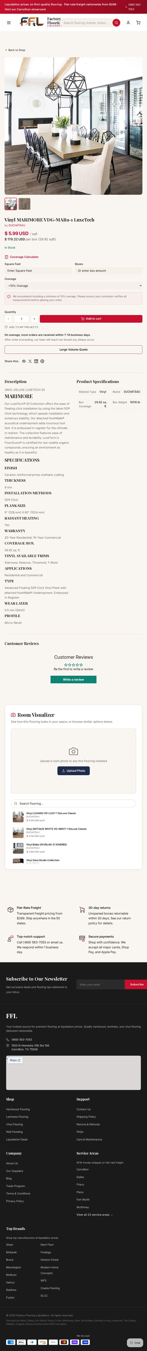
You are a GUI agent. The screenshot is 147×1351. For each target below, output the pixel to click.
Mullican (11, 1274)
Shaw (9, 1244)
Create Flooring (50, 1288)
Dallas (80, 1177)
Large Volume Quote (74, 349)
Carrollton (83, 1169)
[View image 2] (24, 204)
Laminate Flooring (17, 1116)
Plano (80, 1192)
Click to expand (127, 188)
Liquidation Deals (17, 1139)
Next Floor (47, 1244)
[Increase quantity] (34, 319)
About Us (12, 1163)
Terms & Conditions (18, 1193)
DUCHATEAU (17, 225)
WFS (44, 1280)
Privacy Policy (15, 1201)
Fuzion (10, 1297)
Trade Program (15, 1186)
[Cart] (138, 23)
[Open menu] (9, 23)
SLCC (44, 1295)
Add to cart (93, 318)
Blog (9, 1178)
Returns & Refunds (88, 1124)
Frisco (80, 1184)
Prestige (46, 1252)
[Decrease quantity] (8, 319)
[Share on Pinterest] (42, 361)
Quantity (10, 312)
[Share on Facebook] (24, 361)
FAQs (80, 1131)
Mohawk (11, 1252)
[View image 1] (11, 204)
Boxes (79, 264)
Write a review (73, 679)
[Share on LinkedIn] (36, 361)
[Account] (128, 23)
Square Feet (13, 264)
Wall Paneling (14, 1131)
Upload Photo (76, 770)
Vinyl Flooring (14, 1124)
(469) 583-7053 (21, 1039)
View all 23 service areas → (95, 1214)
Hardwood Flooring (18, 1109)
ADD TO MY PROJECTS (23, 327)
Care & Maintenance (89, 1139)
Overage (10, 278)
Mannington (13, 1267)
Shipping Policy (86, 1116)
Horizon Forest (50, 1259)
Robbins (11, 1289)
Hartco (10, 1282)
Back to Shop (16, 50)
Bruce (9, 1259)
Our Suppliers (14, 1170)
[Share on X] (30, 361)
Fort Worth (83, 1199)
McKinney (83, 1207)
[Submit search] (116, 23)
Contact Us (84, 1109)
